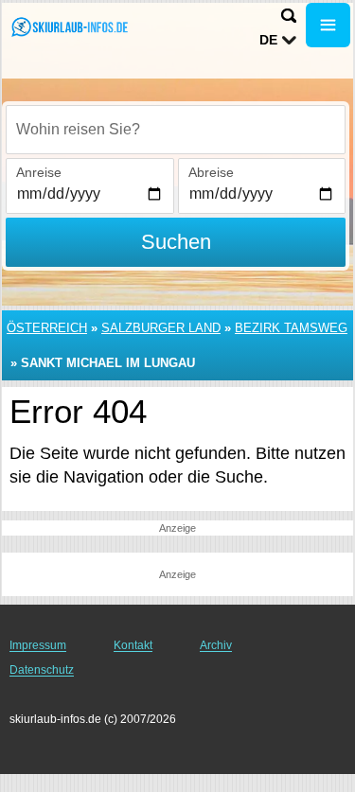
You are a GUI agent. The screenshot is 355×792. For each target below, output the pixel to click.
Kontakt (133, 645)
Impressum (37, 645)
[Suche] (288, 16)
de (268, 39)
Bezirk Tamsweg (291, 328)
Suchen (176, 242)
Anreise (39, 172)
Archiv (216, 645)
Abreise (211, 172)
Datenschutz (41, 670)
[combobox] (176, 129)
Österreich (47, 328)
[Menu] (328, 25)
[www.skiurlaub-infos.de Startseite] (71, 27)
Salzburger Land (161, 328)
